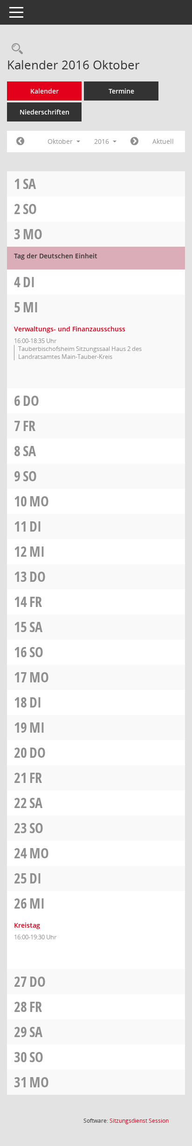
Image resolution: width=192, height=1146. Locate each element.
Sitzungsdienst (139, 1121)
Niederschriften (44, 112)
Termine (121, 91)
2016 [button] (102, 141)
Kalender (44, 91)
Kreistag (27, 925)
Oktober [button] (61, 141)
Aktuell (163, 141)
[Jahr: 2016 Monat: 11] (134, 141)
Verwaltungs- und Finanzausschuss (69, 328)
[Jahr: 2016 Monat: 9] (20, 141)
